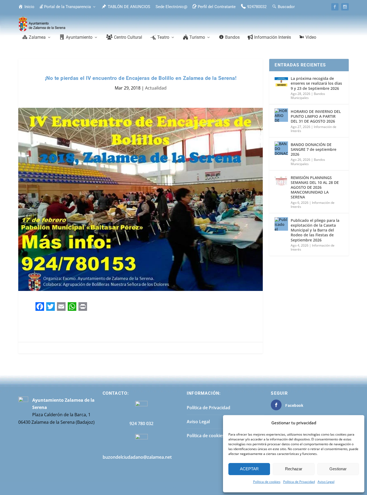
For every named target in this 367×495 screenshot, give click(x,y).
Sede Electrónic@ (171, 6)
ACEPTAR (249, 468)
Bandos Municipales (308, 95)
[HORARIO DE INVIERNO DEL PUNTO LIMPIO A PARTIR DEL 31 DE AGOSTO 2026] (281, 115)
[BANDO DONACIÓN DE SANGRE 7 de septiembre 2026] (281, 148)
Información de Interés (312, 204)
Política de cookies (266, 481)
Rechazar (293, 468)
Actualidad (156, 88)
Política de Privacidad (299, 481)
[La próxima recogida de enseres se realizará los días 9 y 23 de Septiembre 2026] (281, 82)
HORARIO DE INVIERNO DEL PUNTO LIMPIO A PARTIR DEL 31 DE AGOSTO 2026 (316, 116)
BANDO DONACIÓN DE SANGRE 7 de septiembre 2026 (313, 149)
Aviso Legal (326, 481)
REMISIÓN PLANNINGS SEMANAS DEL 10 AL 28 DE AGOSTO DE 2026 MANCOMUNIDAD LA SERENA (315, 187)
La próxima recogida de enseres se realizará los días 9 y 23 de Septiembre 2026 (316, 83)
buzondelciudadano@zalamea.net (137, 457)
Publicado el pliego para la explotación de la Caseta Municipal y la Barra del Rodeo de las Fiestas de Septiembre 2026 (315, 230)
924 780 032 (141, 423)
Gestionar (338, 468)
